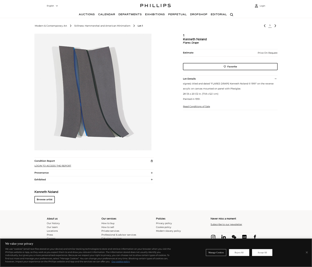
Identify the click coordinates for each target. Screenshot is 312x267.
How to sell (107, 227)
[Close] (306, 252)
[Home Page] (155, 6)
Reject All (239, 252)
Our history (53, 223)
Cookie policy (163, 227)
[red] (244, 237)
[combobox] (52, 6)
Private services (110, 230)
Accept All (262, 252)
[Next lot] (275, 25)
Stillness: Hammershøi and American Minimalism (102, 25)
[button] (91, 92)
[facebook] (254, 237)
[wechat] (234, 237)
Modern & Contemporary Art (51, 25)
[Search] (232, 15)
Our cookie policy (120, 261)
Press (50, 234)
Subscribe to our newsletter (226, 224)
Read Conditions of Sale (196, 106)
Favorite (232, 66)
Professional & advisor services (118, 234)
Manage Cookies (216, 252)
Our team (52, 227)
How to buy (108, 223)
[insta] (213, 237)
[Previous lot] (264, 25)
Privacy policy (164, 223)
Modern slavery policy (168, 230)
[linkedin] (223, 237)
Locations (52, 230)
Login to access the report (52, 165)
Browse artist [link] (44, 199)
